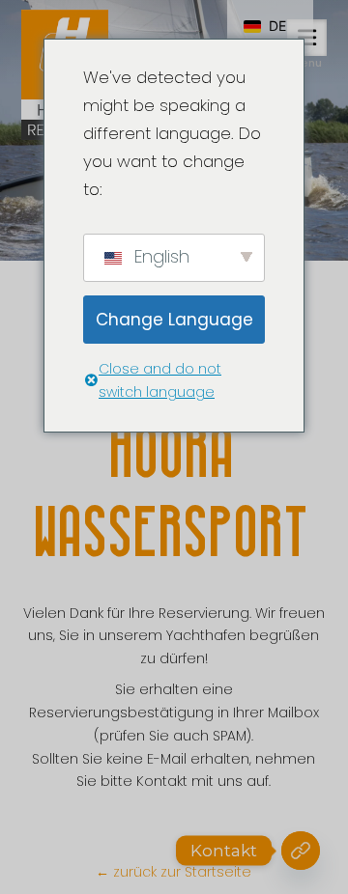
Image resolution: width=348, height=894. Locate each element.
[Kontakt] (300, 850)
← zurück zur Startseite (173, 871)
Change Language (174, 319)
